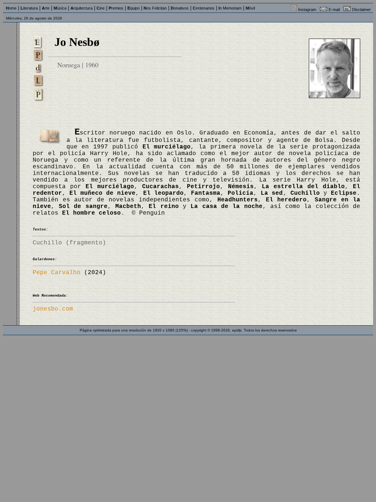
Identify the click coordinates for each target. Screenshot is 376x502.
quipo (133, 8)
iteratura (29, 8)
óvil (250, 8)
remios (116, 8)
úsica (60, 8)
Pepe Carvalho (56, 272)
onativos (180, 8)
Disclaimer (361, 9)
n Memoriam (230, 8)
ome (11, 8)
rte (46, 8)
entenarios (203, 8)
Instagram (307, 9)
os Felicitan (155, 8)
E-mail (334, 9)
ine (101, 8)
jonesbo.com (53, 309)
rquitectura (81, 8)
